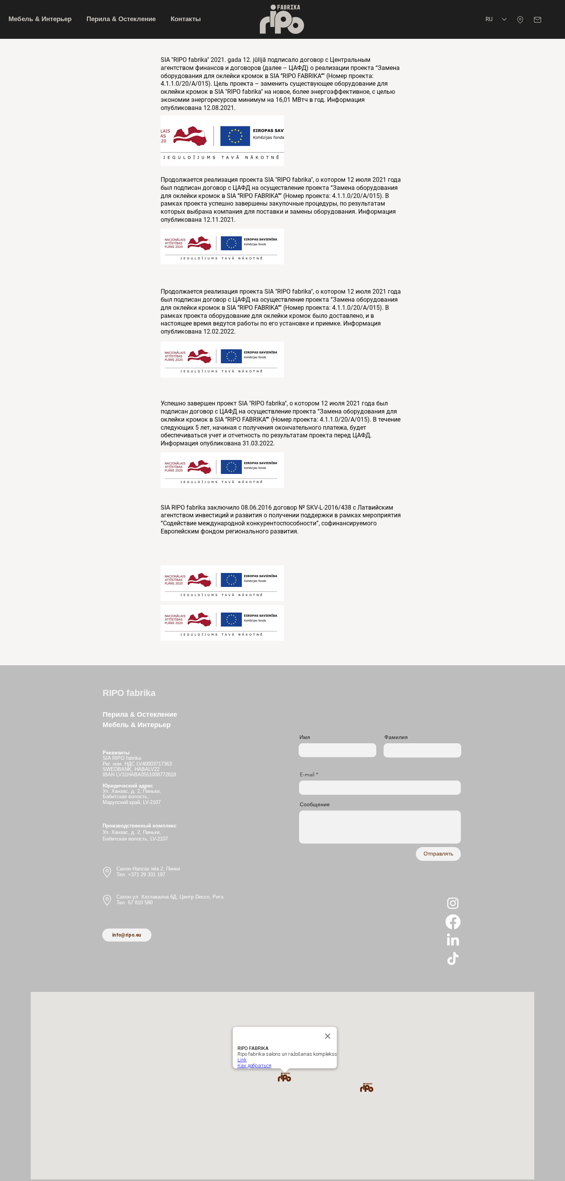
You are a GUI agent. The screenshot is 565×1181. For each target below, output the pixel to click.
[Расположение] (520, 19)
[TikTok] (452, 959)
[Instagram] (452, 902)
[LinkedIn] (452, 940)
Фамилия (396, 737)
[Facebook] (452, 921)
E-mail (307, 774)
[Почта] (537, 19)
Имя (304, 737)
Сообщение (315, 804)
